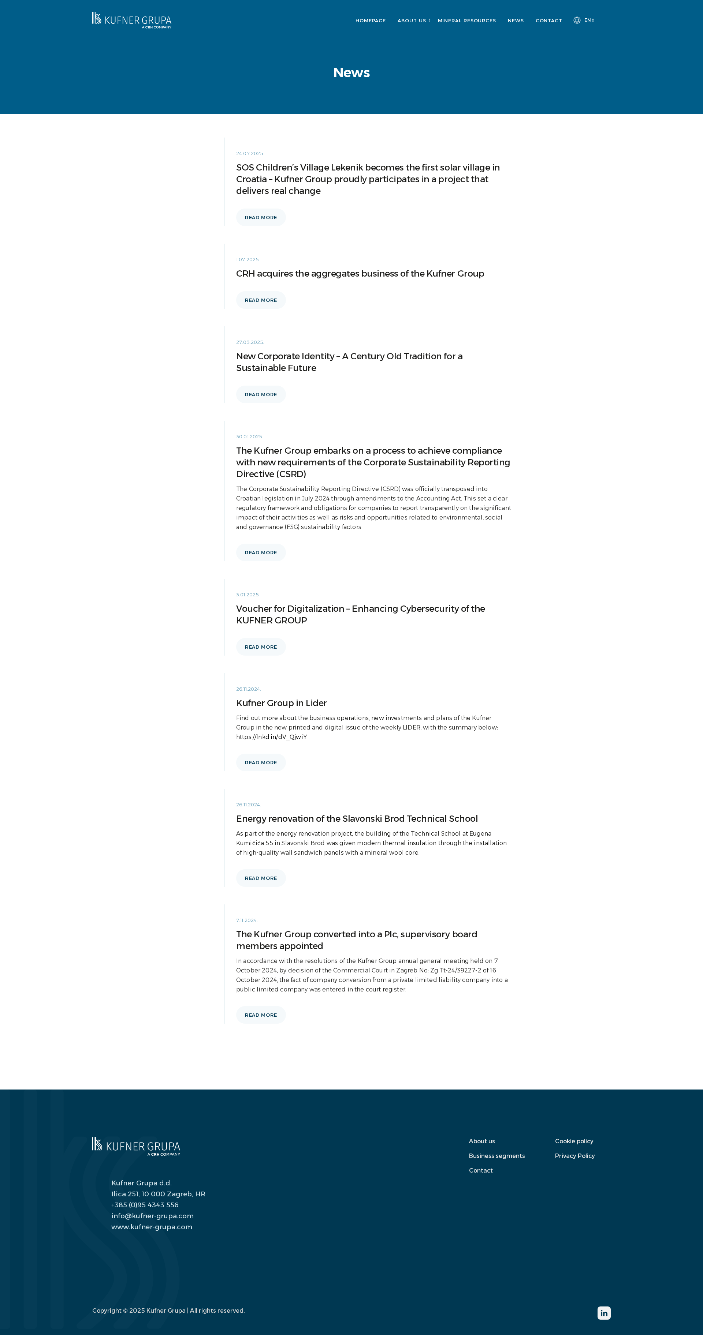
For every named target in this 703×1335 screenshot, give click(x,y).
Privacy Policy (575, 1155)
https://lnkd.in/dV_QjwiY (271, 737)
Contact (549, 20)
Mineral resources (467, 20)
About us (412, 20)
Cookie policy (574, 1141)
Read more (261, 217)
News (516, 20)
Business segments (497, 1155)
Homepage (371, 20)
